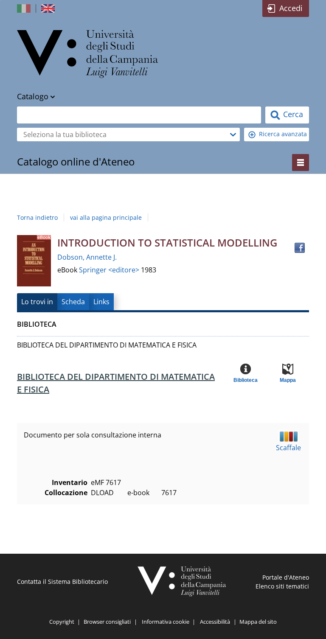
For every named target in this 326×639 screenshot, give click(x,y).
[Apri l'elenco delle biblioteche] (233, 134)
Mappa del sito (258, 621)
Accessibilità (215, 621)
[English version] (48, 8)
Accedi (291, 8)
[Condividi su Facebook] (300, 248)
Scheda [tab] (73, 301)
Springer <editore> (110, 270)
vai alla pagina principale (106, 217)
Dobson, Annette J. (87, 257)
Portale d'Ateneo (285, 577)
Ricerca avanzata (283, 134)
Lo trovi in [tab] (37, 301)
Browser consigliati (107, 621)
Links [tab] (101, 301)
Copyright (61, 621)
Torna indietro (37, 217)
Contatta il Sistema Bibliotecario (62, 581)
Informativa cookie (165, 621)
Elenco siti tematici (282, 586)
